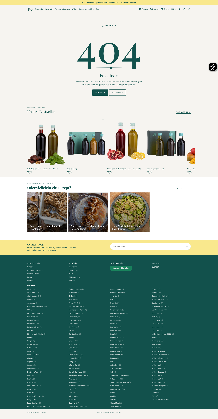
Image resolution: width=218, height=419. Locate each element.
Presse (29, 277)
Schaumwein (116, 379)
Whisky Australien (159, 351)
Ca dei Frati (32, 344)
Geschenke (75, 320)
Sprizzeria (157, 313)
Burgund (31, 341)
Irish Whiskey (75, 368)
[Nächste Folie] (188, 146)
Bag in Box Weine (35, 313)
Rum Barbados (117, 337)
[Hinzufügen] (62, 164)
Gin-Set (73, 337)
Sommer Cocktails (160, 296)
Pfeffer (114, 306)
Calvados (32, 348)
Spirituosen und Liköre (162, 306)
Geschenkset (75, 324)
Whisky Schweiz (159, 372)
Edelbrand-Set (34, 386)
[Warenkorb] (189, 9)
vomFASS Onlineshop (39, 412)
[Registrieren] (187, 246)
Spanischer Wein (160, 299)
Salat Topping (116, 368)
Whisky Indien (158, 365)
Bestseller (32, 330)
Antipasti (32, 299)
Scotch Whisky (117, 389)
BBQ (30, 310)
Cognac (31, 362)
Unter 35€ (157, 327)
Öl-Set (155, 393)
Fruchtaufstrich (76, 313)
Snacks (156, 289)
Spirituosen (158, 303)
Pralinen (115, 317)
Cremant (31, 365)
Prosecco (115, 324)
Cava (30, 351)
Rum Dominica (116, 341)
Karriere (30, 280)
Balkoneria (32, 317)
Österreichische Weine (162, 399)
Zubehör (156, 389)
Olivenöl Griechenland (78, 406)
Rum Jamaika (116, 348)
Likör (72, 389)
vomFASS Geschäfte (34, 270)
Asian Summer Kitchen (37, 306)
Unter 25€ (157, 324)
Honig (72, 362)
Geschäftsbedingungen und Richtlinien (109, 412)
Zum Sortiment (117, 92)
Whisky (156, 348)
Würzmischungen (160, 386)
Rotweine (115, 330)
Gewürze (74, 327)
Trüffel (156, 317)
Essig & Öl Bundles (35, 396)
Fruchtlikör (74, 317)
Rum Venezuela (117, 355)
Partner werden (33, 274)
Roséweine (116, 327)
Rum (113, 334)
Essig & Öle (33, 399)
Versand (72, 280)
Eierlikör (31, 389)
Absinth (31, 289)
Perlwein (114, 303)
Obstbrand (74, 403)
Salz (113, 372)
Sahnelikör (115, 365)
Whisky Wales (158, 382)
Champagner (33, 355)
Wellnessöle (157, 344)
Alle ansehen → (183, 112)
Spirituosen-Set (159, 310)
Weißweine (158, 341)
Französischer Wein (78, 310)
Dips (30, 375)
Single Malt (116, 403)
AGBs (71, 274)
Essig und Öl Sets (76, 289)
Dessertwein (33, 368)
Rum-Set (114, 358)
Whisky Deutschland (160, 355)
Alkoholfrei (33, 293)
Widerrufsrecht (74, 277)
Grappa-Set (74, 344)
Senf (113, 396)
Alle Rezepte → (184, 188)
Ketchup (73, 379)
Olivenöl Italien (117, 289)
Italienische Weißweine (79, 375)
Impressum (73, 267)
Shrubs (114, 399)
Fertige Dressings (76, 306)
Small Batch (116, 406)
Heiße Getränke (76, 355)
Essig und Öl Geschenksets (38, 406)
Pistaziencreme (117, 310)
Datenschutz (73, 270)
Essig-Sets (74, 293)
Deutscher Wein (35, 372)
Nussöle (73, 399)
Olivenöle (115, 296)
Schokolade (116, 386)
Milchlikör (73, 396)
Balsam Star (33, 324)
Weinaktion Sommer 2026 (163, 334)
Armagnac (32, 303)
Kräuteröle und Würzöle (79, 386)
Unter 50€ (157, 330)
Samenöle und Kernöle (119, 375)
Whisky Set (157, 375)
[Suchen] (179, 9)
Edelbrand (32, 382)
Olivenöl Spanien (117, 293)
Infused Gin (74, 365)
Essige (73, 296)
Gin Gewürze (75, 334)
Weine (156, 337)
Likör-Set (73, 393)
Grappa (73, 341)
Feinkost (74, 299)
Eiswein (31, 393)
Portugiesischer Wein (119, 313)
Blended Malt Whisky (36, 334)
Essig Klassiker (34, 403)
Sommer (156, 293)
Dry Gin (31, 379)
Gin (71, 330)
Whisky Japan (158, 368)
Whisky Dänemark (160, 358)
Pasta (114, 299)
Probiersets (115, 320)
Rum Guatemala (117, 344)
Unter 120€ (157, 320)
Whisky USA (157, 379)
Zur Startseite (100, 92)
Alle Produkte (34, 296)
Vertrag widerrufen (121, 268)
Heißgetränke (75, 358)
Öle (155, 396)
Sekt (113, 393)
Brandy (31, 337)
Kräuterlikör (74, 382)
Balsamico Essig (34, 327)
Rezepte (30, 267)
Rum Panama (116, 351)
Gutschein (73, 351)
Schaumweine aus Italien (120, 382)
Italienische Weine (77, 372)
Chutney (31, 358)
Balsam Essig (33, 320)
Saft (113, 362)
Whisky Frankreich (160, 362)
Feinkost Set (75, 303)
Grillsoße (73, 348)
